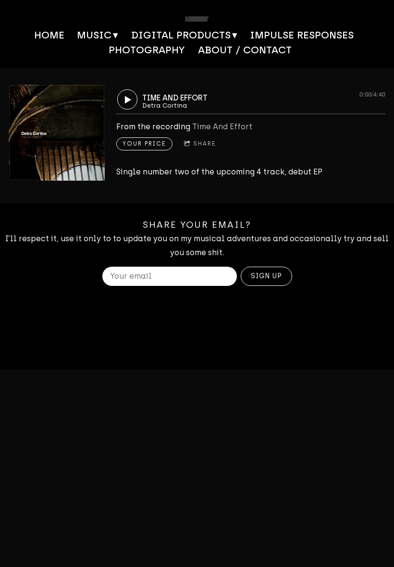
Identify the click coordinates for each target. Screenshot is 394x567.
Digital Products (181, 35)
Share (204, 143)
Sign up (266, 276)
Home (49, 35)
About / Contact (245, 50)
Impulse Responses (302, 35)
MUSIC (94, 35)
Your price (144, 143)
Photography (147, 50)
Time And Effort (222, 126)
